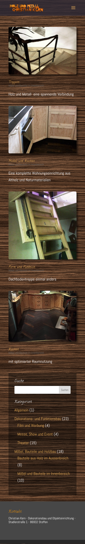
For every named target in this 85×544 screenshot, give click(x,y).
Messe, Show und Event (35, 434)
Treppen (13, 82)
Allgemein (21, 410)
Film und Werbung (30, 425)
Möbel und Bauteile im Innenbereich (26, 85)
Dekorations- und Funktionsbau (37, 418)
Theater (23, 442)
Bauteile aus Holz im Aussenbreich (42, 458)
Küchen (13, 349)
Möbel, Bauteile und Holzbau (35, 451)
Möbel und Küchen (21, 161)
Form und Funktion (21, 267)
